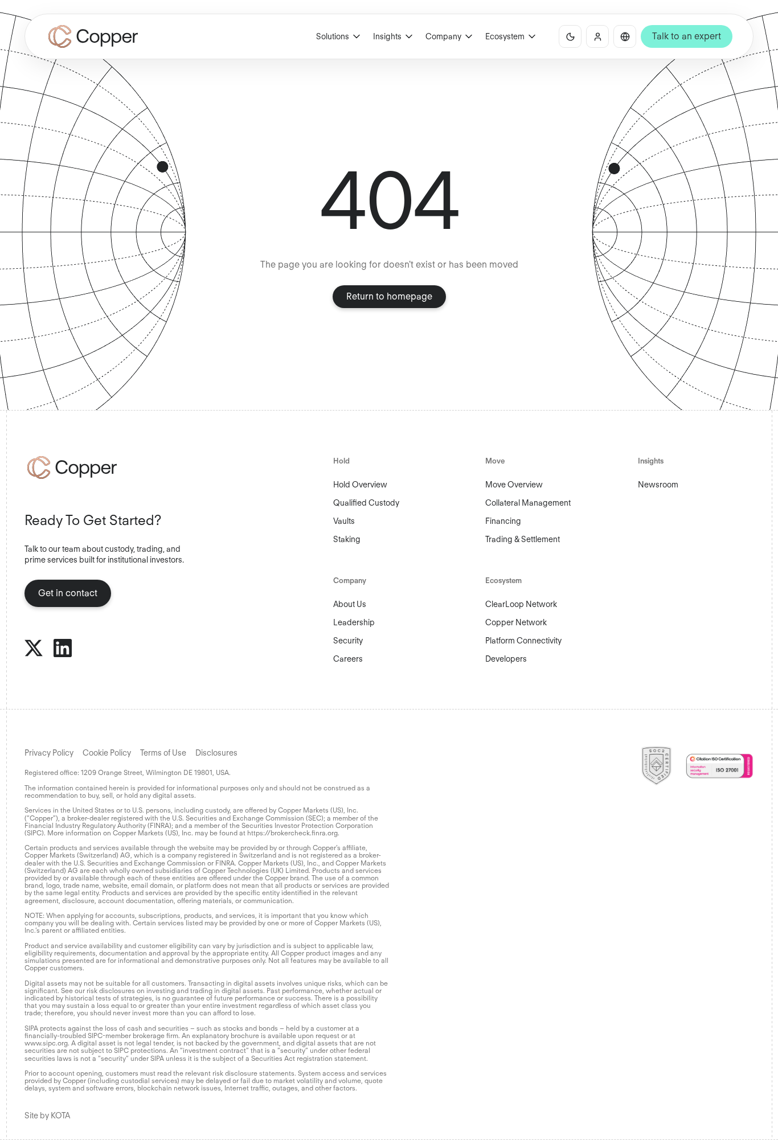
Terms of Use (163, 752)
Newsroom (658, 484)
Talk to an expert (686, 36)
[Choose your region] (624, 36)
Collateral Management (528, 502)
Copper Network (516, 622)
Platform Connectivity (523, 640)
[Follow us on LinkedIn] (63, 648)
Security (348, 640)
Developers (506, 658)
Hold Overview (360, 484)
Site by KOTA (47, 1115)
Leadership (354, 622)
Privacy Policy (48, 752)
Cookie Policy (107, 752)
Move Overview (514, 484)
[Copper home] (109, 467)
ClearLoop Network (521, 604)
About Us (349, 604)
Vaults (344, 521)
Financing (503, 521)
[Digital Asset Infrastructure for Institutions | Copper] (93, 36)
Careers (348, 658)
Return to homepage (389, 296)
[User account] (597, 36)
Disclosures (216, 752)
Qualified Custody (366, 502)
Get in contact (67, 593)
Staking (347, 539)
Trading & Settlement (522, 539)
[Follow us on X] (33, 648)
